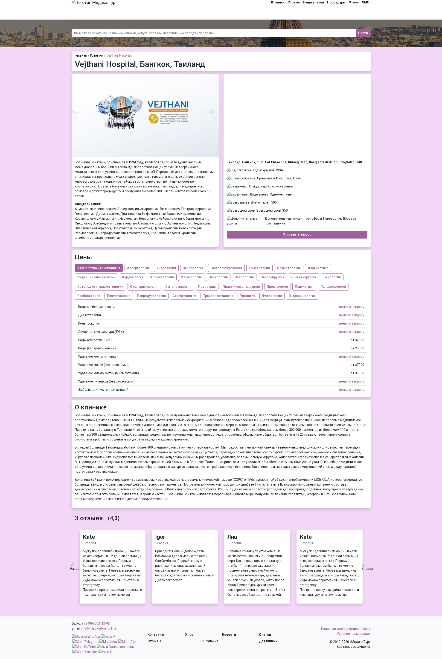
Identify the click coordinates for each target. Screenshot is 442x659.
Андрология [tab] (166, 268)
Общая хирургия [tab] (304, 277)
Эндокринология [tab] (302, 296)
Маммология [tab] (191, 277)
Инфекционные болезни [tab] (96, 277)
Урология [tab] (247, 296)
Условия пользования (354, 634)
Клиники (96, 55)
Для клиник (268, 641)
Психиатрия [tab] (304, 286)
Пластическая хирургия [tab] (241, 286)
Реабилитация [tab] (88, 296)
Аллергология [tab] (138, 268)
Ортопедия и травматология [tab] (100, 286)
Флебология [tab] (272, 296)
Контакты (156, 634)
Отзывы (154, 641)
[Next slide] (215, 115)
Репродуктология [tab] (151, 296)
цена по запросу (351, 307)
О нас (189, 634)
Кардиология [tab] (132, 277)
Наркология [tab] (218, 277)
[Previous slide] (75, 115)
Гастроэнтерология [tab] (226, 268)
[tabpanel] (221, 348)
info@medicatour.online (98, 628)
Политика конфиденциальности (346, 629)
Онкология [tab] (332, 277)
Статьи (265, 634)
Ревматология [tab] (118, 296)
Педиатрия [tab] (207, 286)
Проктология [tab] (277, 286)
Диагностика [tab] (318, 268)
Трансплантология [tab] (218, 296)
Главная (81, 55)
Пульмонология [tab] (333, 286)
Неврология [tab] (244, 277)
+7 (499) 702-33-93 (95, 623)
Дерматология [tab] (289, 268)
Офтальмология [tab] (178, 286)
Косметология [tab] (162, 277)
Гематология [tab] (259, 268)
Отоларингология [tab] (144, 286)
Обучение (210, 641)
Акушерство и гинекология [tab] (98, 268)
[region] (112, 573)
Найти (363, 33)
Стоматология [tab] (184, 296)
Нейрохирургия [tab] (272, 277)
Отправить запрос (297, 234)
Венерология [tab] (193, 268)
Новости (229, 634)
